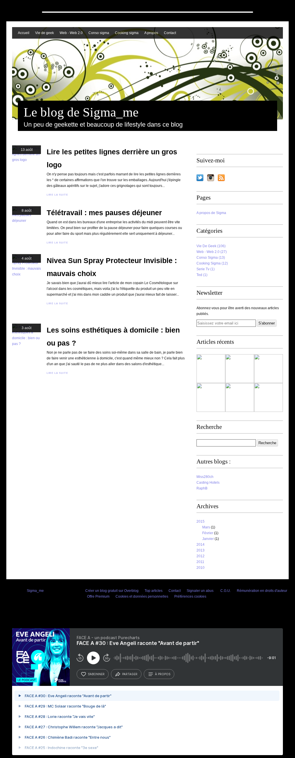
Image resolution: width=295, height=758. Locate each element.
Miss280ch (204, 477)
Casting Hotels (208, 483)
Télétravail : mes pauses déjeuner (104, 213)
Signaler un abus (200, 591)
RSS (221, 177)
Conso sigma (98, 33)
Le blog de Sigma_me (81, 112)
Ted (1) (201, 275)
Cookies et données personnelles (142, 596)
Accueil (23, 33)
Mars (206, 527)
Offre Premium (98, 596)
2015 (200, 521)
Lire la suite (57, 194)
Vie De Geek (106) (211, 246)
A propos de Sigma (211, 213)
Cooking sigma (127, 33)
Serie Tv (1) (205, 269)
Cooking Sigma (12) (212, 263)
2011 (200, 562)
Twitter (199, 177)
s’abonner (96, 674)
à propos (162, 674)
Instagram (210, 177)
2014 (200, 545)
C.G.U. (225, 591)
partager (129, 674)
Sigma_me (35, 591)
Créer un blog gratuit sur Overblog (112, 591)
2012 (200, 556)
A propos (151, 33)
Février (207, 533)
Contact (170, 33)
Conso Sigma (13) (210, 258)
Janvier (208, 539)
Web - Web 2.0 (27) (211, 252)
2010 (200, 568)
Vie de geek (44, 33)
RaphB (201, 488)
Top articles (153, 591)
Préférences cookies (190, 596)
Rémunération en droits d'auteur (262, 591)
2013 (200, 550)
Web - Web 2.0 (71, 33)
